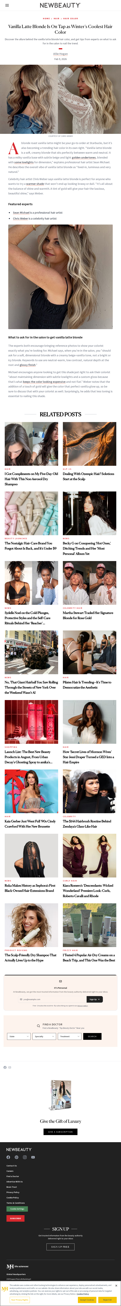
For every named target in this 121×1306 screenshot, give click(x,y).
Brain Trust (11, 1187)
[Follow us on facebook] (8, 1157)
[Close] (116, 1285)
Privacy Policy (12, 1192)
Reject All (107, 1300)
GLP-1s (67, 469)
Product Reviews (16, 950)
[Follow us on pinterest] (16, 1157)
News (66, 538)
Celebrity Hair (72, 608)
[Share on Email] (9, 1067)
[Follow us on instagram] (25, 1157)
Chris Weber (20, 218)
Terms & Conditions (15, 1203)
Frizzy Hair (70, 950)
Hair (57, 18)
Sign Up (93, 999)
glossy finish (28, 365)
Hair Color (70, 18)
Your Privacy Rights (19, 1300)
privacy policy (82, 1006)
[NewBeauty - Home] (60, 5)
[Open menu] (7, 5)
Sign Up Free (60, 1247)
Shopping (11, 747)
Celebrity (69, 816)
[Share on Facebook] (5, 1067)
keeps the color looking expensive (44, 381)
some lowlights (24, 162)
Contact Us (11, 1165)
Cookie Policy (12, 1197)
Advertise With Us (14, 1181)
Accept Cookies (87, 1300)
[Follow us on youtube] (33, 1157)
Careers (9, 1171)
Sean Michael (21, 212)
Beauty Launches (16, 538)
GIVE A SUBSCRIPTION (60, 1132)
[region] (60, 1293)
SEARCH (92, 1036)
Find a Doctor (12, 1176)
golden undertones (84, 157)
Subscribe (15, 1218)
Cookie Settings (17, 1209)
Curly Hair (70, 880)
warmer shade (35, 184)
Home (46, 18)
